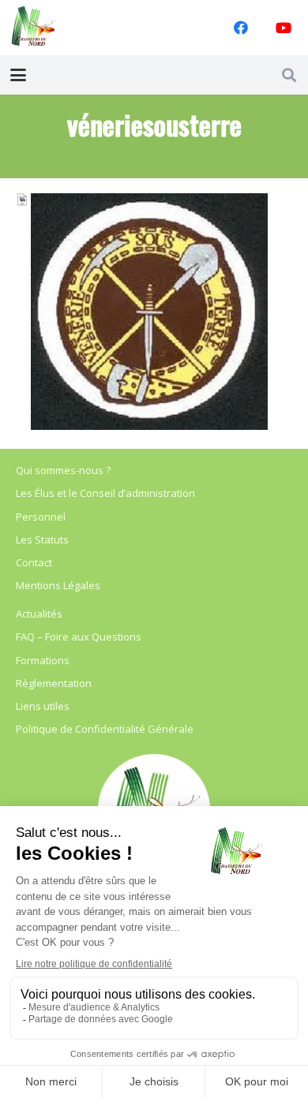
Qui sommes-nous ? (63, 470)
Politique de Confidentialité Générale (104, 729)
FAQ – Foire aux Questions (78, 636)
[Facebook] (241, 27)
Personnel (41, 517)
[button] (18, 75)
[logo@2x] (34, 27)
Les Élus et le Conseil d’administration (105, 493)
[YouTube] (283, 27)
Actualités (39, 614)
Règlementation (54, 683)
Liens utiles (42, 706)
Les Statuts (42, 539)
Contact (34, 562)
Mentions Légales (58, 585)
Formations (42, 660)
